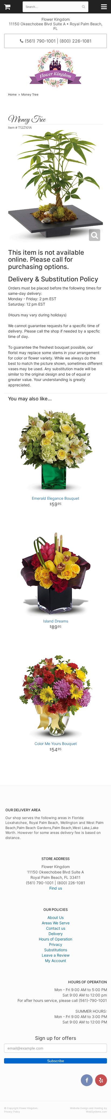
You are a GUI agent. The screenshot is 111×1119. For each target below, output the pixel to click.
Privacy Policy (12, 1111)
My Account (55, 960)
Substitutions (55, 949)
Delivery (55, 933)
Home (12, 94)
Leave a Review (56, 955)
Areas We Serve (56, 923)
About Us (55, 917)
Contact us (55, 928)
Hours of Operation (55, 939)
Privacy (55, 944)
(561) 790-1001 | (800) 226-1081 (57, 41)
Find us (55, 888)
